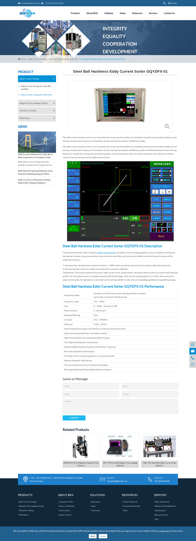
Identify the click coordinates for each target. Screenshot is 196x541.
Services (153, 13)
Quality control (65, 515)
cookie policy (164, 531)
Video (125, 510)
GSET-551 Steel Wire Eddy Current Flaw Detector (159, 464)
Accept (103, 536)
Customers (95, 510)
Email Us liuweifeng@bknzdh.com (117, 479)
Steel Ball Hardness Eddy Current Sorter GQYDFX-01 (103, 59)
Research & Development (165, 506)
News (122, 13)
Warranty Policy (161, 515)
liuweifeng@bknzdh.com (30, 3)
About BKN (92, 13)
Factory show (64, 510)
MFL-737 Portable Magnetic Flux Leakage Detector (120, 464)
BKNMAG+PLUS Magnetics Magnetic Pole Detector (81, 464)
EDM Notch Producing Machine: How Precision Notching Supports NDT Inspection (35, 172)
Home (23, 59)
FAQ (157, 519)
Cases (93, 506)
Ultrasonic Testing (27, 110)
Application (95, 502)
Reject (92, 536)
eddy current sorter (106, 252)
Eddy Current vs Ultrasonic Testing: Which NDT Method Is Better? (34, 181)
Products (75, 13)
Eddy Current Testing (37, 59)
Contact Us (169, 13)
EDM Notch (24, 118)
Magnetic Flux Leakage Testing (33, 103)
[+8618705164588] (192, 344)
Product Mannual (130, 502)
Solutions (108, 13)
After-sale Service (162, 502)
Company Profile (66, 502)
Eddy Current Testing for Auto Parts (64, 59)
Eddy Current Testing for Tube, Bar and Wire (36, 87)
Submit (74, 417)
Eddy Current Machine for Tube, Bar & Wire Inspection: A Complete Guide (35, 156)
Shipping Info (160, 510)
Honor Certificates (66, 506)
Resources (137, 13)
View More (81, 450)
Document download (131, 506)
